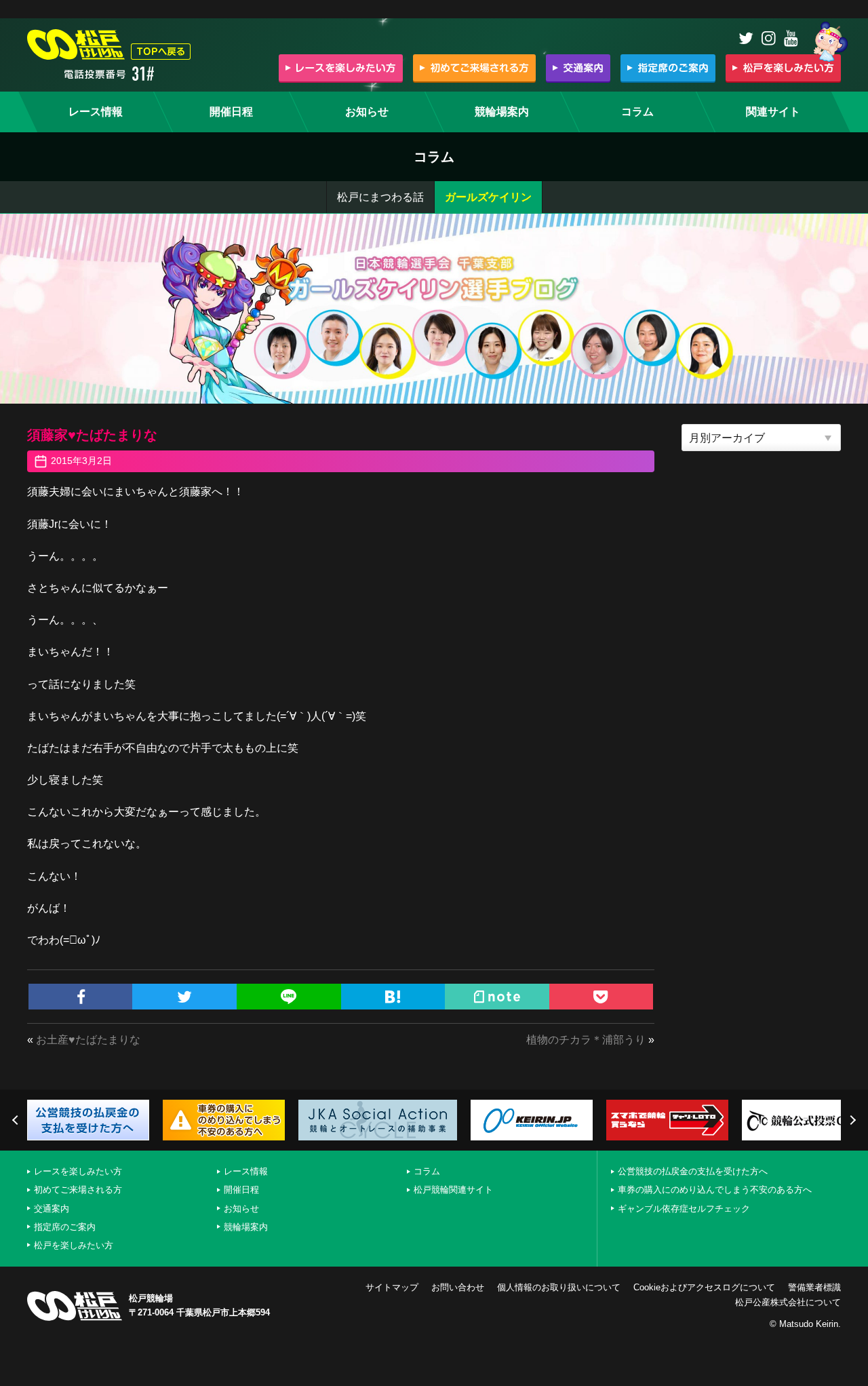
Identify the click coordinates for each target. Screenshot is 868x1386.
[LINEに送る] (289, 996)
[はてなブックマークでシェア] (393, 996)
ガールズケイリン (488, 197)
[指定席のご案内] (667, 67)
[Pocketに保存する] (601, 996)
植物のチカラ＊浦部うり (586, 1039)
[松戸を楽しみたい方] (783, 67)
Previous (17, 1120)
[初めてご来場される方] (474, 67)
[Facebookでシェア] (80, 996)
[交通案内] (578, 67)
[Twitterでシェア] (184, 996)
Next (851, 1120)
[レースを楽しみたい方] (341, 67)
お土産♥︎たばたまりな (88, 1039)
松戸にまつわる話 (380, 197)
